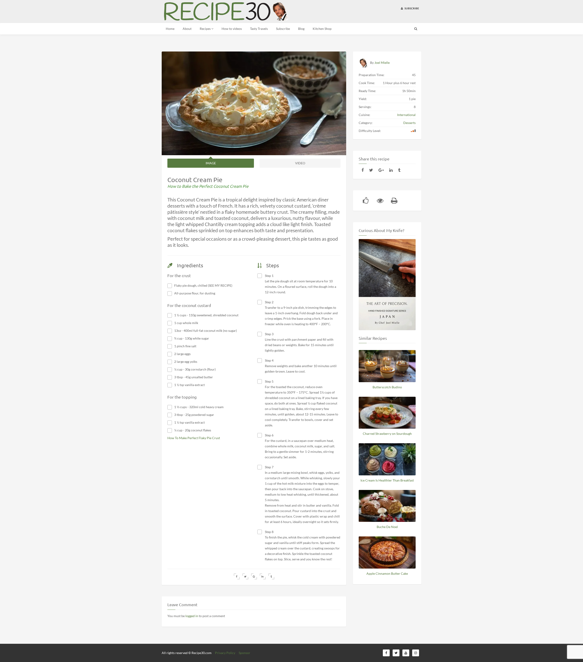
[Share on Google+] (254, 576)
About (187, 29)
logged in (191, 616)
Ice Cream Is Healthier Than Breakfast (387, 480)
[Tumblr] (399, 170)
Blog (301, 29)
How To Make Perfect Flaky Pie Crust (193, 438)
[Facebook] (362, 170)
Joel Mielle (382, 62)
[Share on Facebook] (237, 576)
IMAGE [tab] (211, 163)
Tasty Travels (259, 29)
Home (170, 29)
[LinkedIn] (391, 170)
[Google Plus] (381, 170)
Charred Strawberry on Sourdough (387, 433)
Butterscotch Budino (387, 387)
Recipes (205, 29)
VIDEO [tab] (300, 163)
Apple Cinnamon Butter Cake (387, 573)
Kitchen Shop (322, 29)
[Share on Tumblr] (271, 576)
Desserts (409, 123)
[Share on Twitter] (245, 576)
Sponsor (244, 653)
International (406, 115)
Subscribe (411, 8)
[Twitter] (371, 170)
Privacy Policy (225, 653)
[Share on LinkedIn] (263, 576)
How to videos (232, 29)
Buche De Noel (387, 527)
